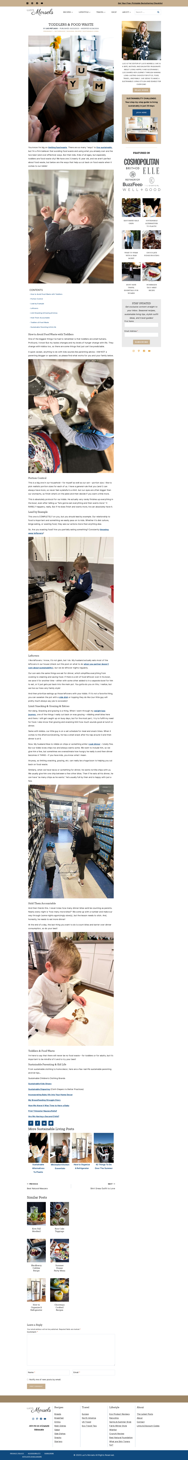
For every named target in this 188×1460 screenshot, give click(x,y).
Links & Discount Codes (148, 1426)
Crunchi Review (116, 1434)
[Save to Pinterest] (30, 1123)
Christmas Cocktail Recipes (60, 1307)
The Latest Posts (145, 1414)
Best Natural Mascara (37, 1186)
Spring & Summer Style (120, 1422)
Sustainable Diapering (39, 1089)
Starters (58, 1441)
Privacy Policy (17, 1453)
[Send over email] (44, 1123)
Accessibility (34, 1453)
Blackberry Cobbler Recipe (36, 1268)
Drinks (57, 1422)
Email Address (131, 331)
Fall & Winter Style (118, 1426)
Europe (85, 1414)
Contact (141, 1422)
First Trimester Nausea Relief (42, 1111)
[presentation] (36, 1213)
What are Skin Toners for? (119, 1443)
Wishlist (113, 1430)
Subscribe (49, 1453)
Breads (57, 1414)
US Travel (86, 1422)
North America (89, 1418)
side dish (63, 697)
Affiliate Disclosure (32, 1457)
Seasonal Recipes (74, 31)
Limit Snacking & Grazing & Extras (44, 313)
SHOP (114, 12)
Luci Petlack (52, 28)
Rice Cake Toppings (59, 1230)
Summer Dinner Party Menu (59, 1268)
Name (31, 1372)
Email (76, 1372)
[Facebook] (37, 3)
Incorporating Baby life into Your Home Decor (50, 1095)
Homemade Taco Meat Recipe (152, 287)
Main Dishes (60, 1426)
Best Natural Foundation (121, 1437)
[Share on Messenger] (50, 1123)
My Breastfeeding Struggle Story (44, 1100)
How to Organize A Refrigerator (36, 1307)
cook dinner (94, 744)
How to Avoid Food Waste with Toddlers (46, 294)
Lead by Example (37, 304)
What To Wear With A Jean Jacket (131, 255)
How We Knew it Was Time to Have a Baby (48, 1105)
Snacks (57, 1437)
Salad (57, 1430)
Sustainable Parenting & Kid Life (43, 327)
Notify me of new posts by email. (45, 1379)
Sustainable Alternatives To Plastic (151, 223)
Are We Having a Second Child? (43, 1116)
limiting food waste (57, 147)
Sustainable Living (91, 31)
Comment (32, 1332)
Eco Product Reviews (119, 1414)
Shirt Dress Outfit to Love (102, 1186)
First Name (129, 321)
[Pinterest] (32, 3)
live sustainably (104, 147)
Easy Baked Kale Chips (131, 222)
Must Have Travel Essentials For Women (131, 289)
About (140, 1418)
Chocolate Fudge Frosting (151, 254)
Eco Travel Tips (89, 1426)
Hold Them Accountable (40, 318)
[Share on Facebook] (37, 1123)
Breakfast (59, 1418)
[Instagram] (27, 3)
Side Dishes (59, 1434)
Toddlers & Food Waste (40, 322)
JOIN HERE (141, 112)
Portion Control (37, 299)
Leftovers (34, 308)
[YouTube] (42, 3)
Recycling (114, 1418)
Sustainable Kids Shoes (39, 1084)
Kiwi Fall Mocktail (36, 1230)
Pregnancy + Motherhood (54, 31)
